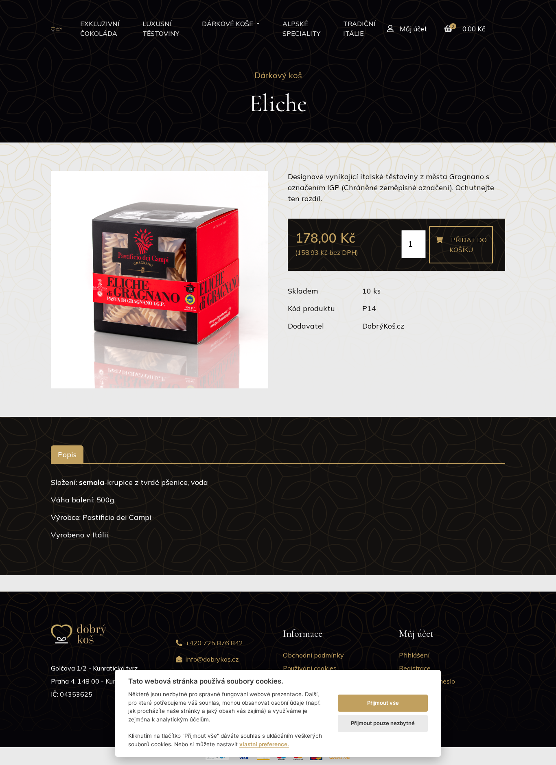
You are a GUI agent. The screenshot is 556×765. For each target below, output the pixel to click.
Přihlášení (414, 655)
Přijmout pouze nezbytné (383, 723)
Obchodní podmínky (313, 655)
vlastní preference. (264, 744)
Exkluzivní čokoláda (100, 28)
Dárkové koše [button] (228, 24)
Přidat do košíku (468, 245)
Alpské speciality (301, 28)
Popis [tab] (67, 454)
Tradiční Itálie (359, 28)
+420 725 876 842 (214, 643)
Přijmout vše (383, 702)
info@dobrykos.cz (212, 659)
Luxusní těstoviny (160, 28)
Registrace (415, 668)
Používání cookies (310, 668)
